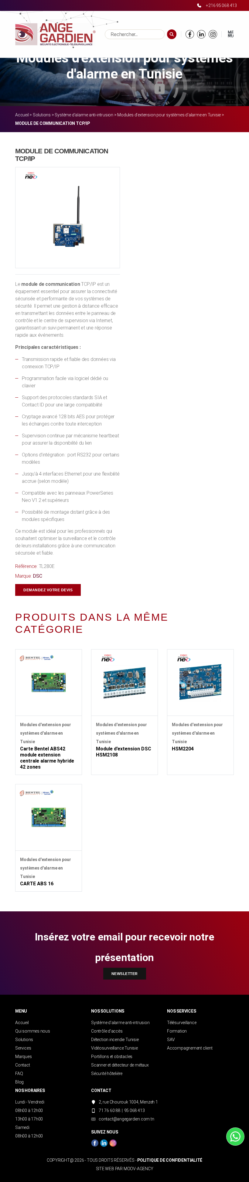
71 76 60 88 (109, 1110)
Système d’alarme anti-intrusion (120, 1022)
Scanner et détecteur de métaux (120, 1065)
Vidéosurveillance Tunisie (114, 1048)
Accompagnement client (190, 1048)
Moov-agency (138, 1168)
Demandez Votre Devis (48, 590)
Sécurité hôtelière (106, 1073)
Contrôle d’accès (107, 1031)
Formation (177, 1031)
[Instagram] (213, 34)
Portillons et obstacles (111, 1056)
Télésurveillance (181, 1022)
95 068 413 (134, 1110)
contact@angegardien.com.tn (126, 1119)
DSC (37, 576)
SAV (171, 1039)
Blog (19, 1082)
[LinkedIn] (201, 34)
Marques (23, 1056)
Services (23, 1048)
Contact (22, 1065)
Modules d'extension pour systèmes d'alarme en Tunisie (169, 114)
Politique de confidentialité (169, 1160)
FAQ (19, 1073)
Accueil (22, 114)
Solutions (42, 114)
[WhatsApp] (235, 1136)
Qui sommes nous (32, 1031)
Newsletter (124, 974)
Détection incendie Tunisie (115, 1039)
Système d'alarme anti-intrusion (84, 114)
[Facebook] (190, 34)
